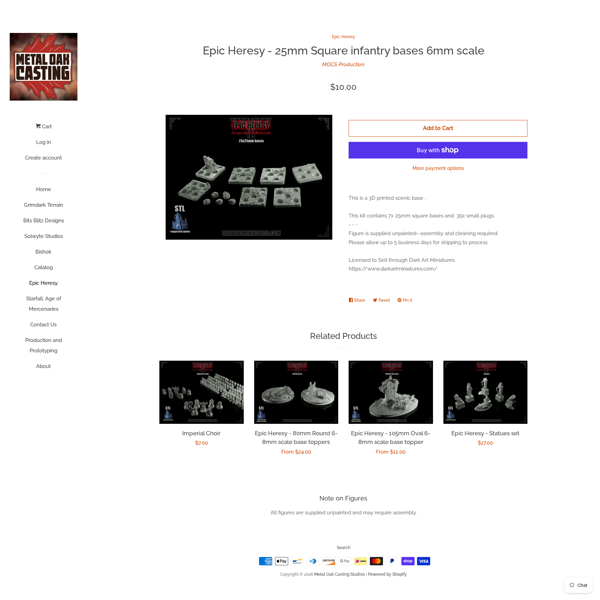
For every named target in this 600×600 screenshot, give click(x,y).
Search (343, 547)
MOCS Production (343, 64)
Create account (43, 158)
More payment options (438, 168)
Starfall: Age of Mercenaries (43, 303)
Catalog (43, 267)
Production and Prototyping (43, 345)
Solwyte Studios (43, 236)
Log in (43, 142)
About (43, 366)
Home (43, 189)
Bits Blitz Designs (43, 220)
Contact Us (43, 325)
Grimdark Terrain (43, 205)
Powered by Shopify (387, 574)
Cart (46, 126)
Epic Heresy (43, 283)
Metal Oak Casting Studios (339, 574)
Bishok (43, 252)
